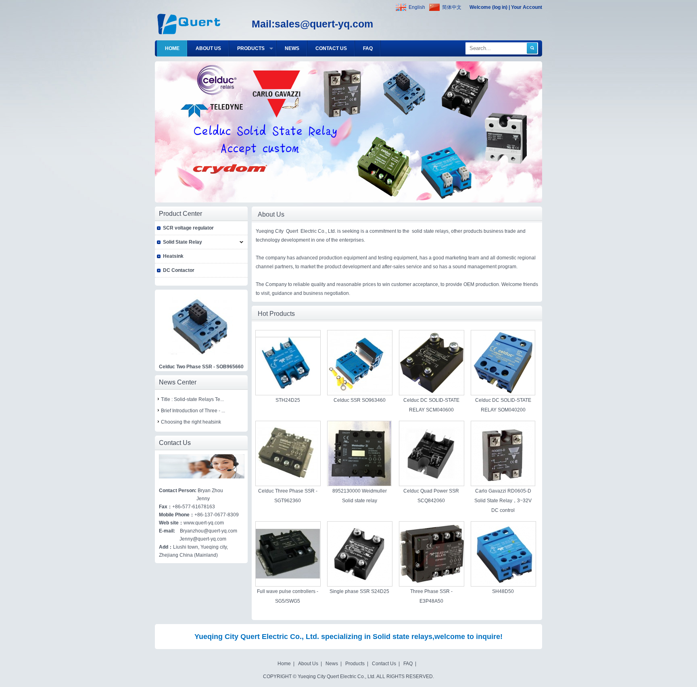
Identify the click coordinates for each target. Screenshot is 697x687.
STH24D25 (287, 400)
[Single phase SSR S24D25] (360, 581)
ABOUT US (208, 48)
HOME (172, 48)
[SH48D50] (503, 583)
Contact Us (384, 663)
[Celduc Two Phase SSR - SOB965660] (201, 356)
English (417, 7)
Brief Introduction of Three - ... (193, 410)
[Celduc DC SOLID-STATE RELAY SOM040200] (503, 393)
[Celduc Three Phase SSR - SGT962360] (288, 484)
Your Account (526, 7)
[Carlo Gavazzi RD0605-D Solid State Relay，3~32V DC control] (503, 484)
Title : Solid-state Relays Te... (192, 399)
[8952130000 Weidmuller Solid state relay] (359, 484)
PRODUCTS (257, 51)
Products (355, 663)
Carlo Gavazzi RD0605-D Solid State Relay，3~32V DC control (503, 500)
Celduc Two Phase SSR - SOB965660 (201, 367)
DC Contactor (178, 270)
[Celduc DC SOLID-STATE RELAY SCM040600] (431, 392)
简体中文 (451, 7)
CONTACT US (331, 48)
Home (284, 663)
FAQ (368, 48)
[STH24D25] (288, 387)
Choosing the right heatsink (191, 422)
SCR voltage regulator (188, 228)
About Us (308, 663)
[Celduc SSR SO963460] (360, 393)
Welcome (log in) (488, 7)
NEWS (292, 48)
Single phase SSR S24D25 (359, 591)
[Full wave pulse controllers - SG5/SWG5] (288, 584)
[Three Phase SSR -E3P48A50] (431, 584)
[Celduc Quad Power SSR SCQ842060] (431, 478)
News (332, 663)
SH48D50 (503, 591)
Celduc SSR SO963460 (360, 400)
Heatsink (173, 256)
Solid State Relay (182, 242)
